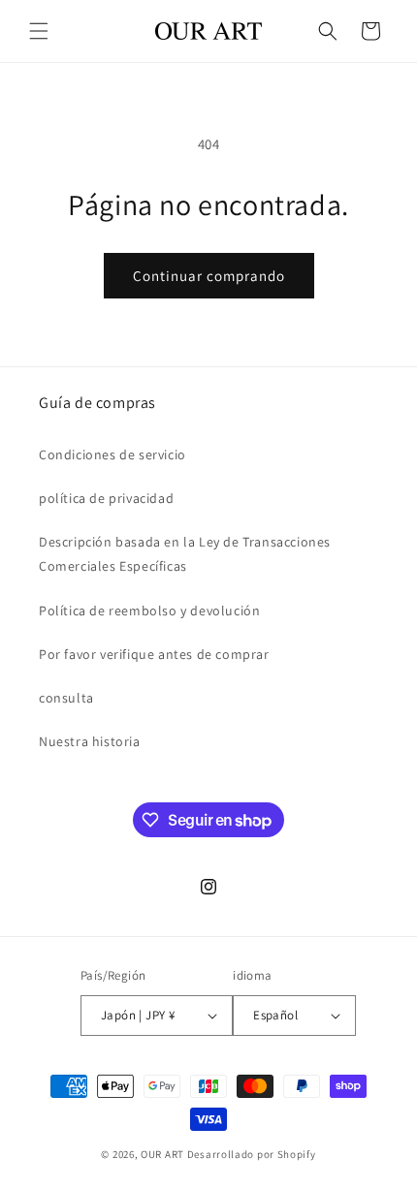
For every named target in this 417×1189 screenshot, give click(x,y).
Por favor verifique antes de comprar (154, 654)
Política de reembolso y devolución (149, 610)
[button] (38, 31)
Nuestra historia (90, 741)
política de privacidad (106, 498)
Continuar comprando (209, 275)
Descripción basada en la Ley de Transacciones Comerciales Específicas (185, 554)
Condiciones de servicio (112, 454)
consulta (66, 697)
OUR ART (162, 1154)
